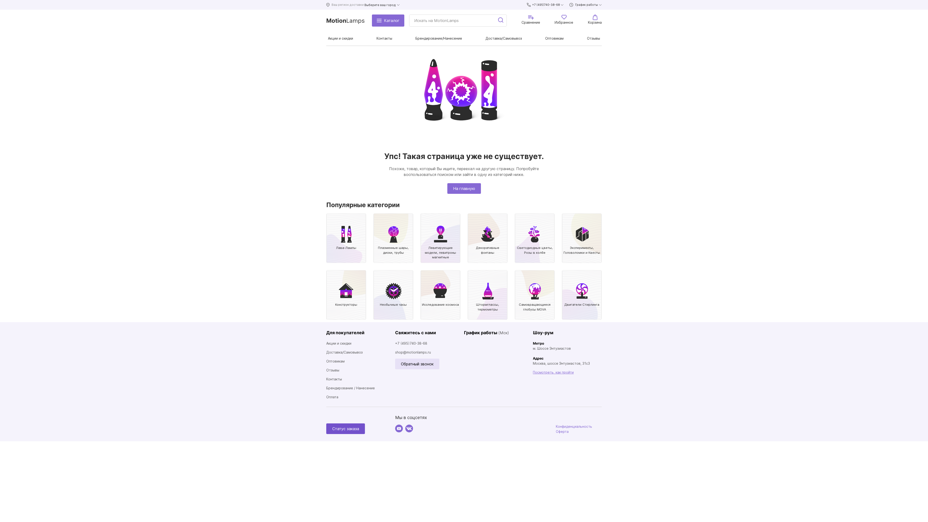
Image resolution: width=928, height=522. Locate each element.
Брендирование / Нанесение (350, 388)
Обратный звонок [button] (417, 364)
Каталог (391, 20)
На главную (464, 188)
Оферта (562, 431)
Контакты (334, 379)
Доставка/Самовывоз (344, 352)
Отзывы (332, 370)
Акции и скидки (338, 343)
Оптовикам (335, 361)
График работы (586, 5)
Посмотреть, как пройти (553, 372)
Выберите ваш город (380, 5)
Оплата (332, 397)
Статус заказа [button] (345, 428)
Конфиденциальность (574, 426)
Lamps (345, 20)
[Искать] (501, 20)
